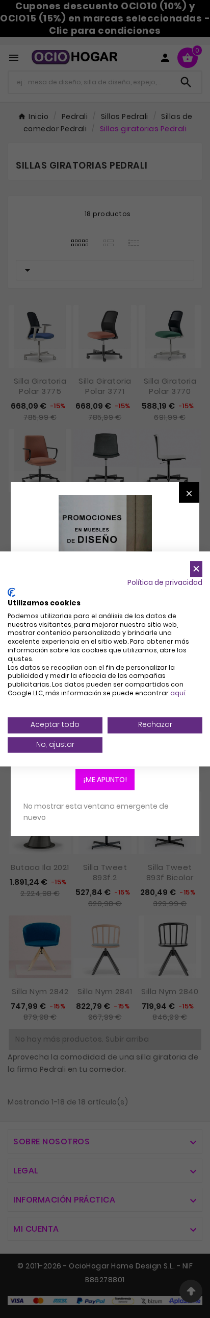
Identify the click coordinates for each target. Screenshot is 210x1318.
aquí (177, 693)
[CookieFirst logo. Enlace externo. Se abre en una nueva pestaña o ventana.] (11, 592)
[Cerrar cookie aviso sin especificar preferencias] (196, 569)
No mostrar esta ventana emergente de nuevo (96, 811)
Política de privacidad (164, 582)
